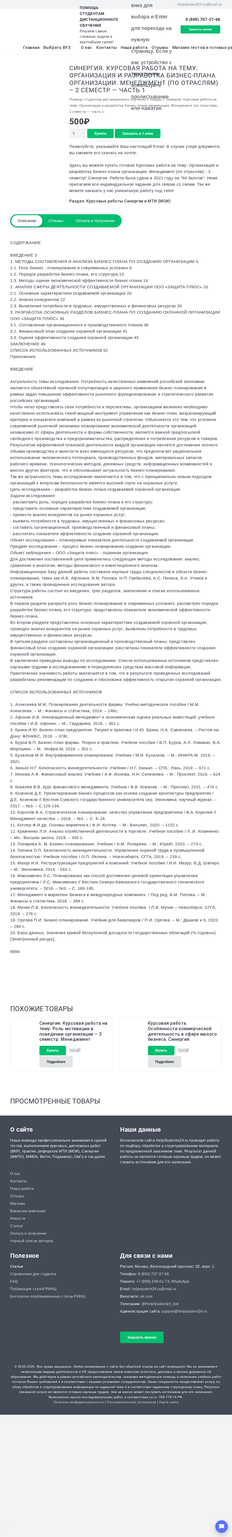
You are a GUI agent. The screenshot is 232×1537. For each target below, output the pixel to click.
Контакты (18, 1181)
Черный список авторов (31, 1241)
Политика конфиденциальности (78, 1402)
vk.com (146, 1296)
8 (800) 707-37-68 (153, 1274)
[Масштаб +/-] (1, 1524)
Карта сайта (169, 1402)
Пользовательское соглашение (131, 1402)
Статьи (16, 1226)
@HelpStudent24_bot (160, 1304)
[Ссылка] (40, 25)
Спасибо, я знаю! (71, 1518)
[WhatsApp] (29, 4)
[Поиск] (167, 25)
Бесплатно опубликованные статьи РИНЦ (47, 1296)
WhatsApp (76, 1488)
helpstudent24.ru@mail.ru (154, 1289)
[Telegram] (38, 4)
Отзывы (17, 1196)
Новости (17, 1218)
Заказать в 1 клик (137, 133)
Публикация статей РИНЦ (33, 1289)
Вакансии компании (28, 1211)
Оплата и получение (28, 1233)
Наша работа (22, 1188)
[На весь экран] (5, 1524)
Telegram (105, 1488)
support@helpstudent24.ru (184, 1311)
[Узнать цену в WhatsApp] (157, 985)
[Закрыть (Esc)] (13, 1524)
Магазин (17, 1203)
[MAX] (21, 4)
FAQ (14, 1281)
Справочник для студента (33, 1274)
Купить (100, 133)
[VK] (13, 4)
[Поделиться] (9, 1524)
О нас (15, 1173)
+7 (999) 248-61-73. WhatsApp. (163, 1281)
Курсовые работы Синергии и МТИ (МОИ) (128, 201)
